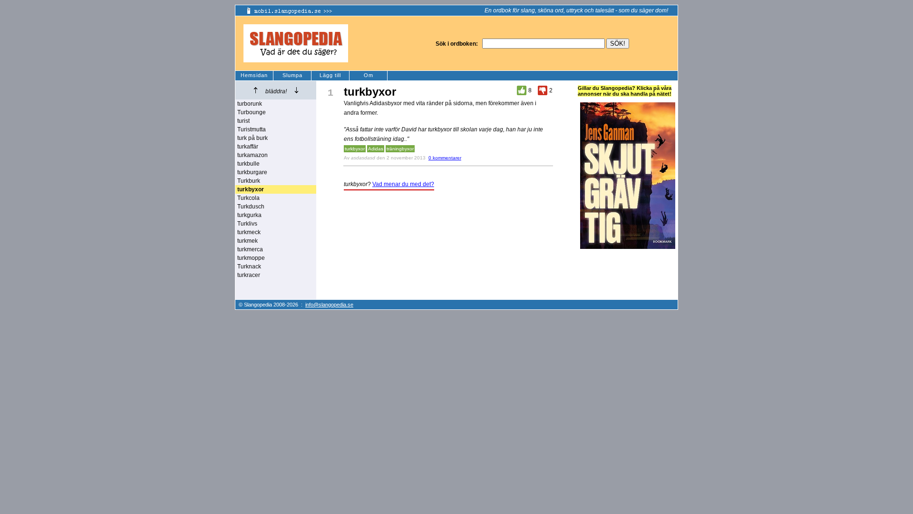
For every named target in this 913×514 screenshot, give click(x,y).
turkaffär (247, 146)
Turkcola (248, 198)
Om (368, 75)
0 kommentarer (444, 157)
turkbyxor (355, 148)
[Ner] (296, 90)
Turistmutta (251, 129)
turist (243, 121)
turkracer (248, 275)
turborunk (249, 103)
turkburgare (252, 172)
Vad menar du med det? (403, 184)
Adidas (375, 148)
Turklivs (247, 223)
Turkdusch (250, 206)
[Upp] (255, 90)
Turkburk (248, 181)
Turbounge (251, 112)
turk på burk (252, 138)
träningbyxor (400, 148)
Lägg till (330, 75)
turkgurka (249, 215)
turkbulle (248, 163)
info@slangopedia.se (329, 304)
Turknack (249, 266)
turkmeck (249, 232)
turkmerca (250, 249)
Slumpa (292, 75)
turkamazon (252, 155)
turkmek (247, 240)
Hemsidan (254, 75)
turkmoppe (251, 258)
